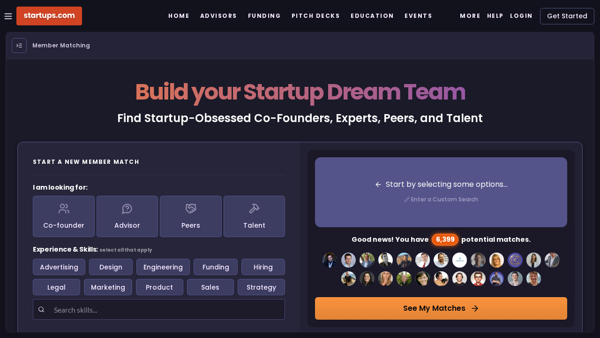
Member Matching (61, 45)
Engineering (163, 267)
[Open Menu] (19, 45)
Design (110, 267)
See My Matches (434, 308)
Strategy (261, 287)
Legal (56, 287)
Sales (210, 287)
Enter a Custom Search (444, 199)
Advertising (59, 267)
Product (159, 287)
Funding (215, 267)
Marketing (108, 287)
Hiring (263, 267)
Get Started (567, 16)
